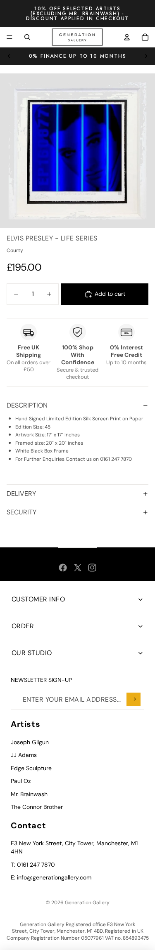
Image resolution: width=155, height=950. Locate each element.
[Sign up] (133, 700)
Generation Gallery (87, 902)
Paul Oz (21, 781)
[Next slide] (146, 56)
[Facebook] (63, 568)
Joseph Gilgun (30, 742)
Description (27, 405)
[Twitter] (78, 568)
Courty (15, 250)
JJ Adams (24, 755)
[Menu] (9, 37)
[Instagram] (92, 568)
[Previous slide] (9, 56)
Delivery (21, 493)
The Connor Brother (37, 807)
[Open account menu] (127, 37)
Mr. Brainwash (29, 794)
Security (21, 512)
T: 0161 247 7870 (33, 864)
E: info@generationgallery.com (51, 877)
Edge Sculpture (31, 768)
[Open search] (27, 37)
